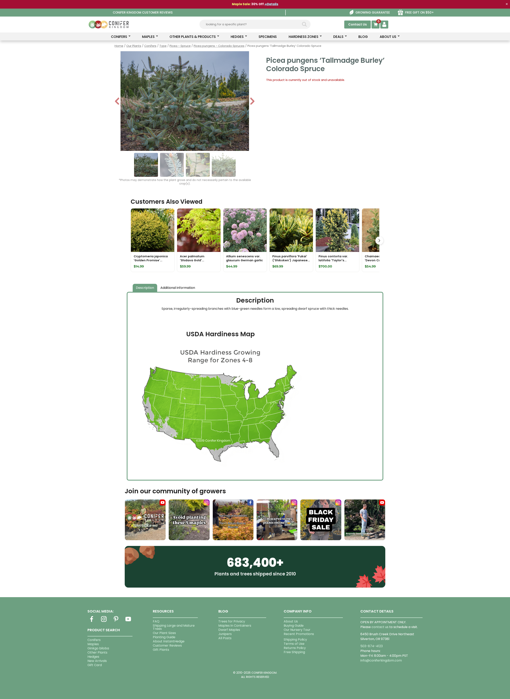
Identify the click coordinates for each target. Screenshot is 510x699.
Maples (93, 644)
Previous (117, 101)
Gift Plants (161, 649)
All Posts (224, 638)
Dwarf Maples (229, 629)
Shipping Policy (295, 639)
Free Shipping (294, 652)
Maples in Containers (234, 625)
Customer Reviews (167, 645)
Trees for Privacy (231, 621)
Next (252, 101)
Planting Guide (164, 637)
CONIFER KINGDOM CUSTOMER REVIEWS (143, 12)
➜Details (271, 4)
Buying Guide (294, 625)
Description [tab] (145, 287)
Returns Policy (295, 648)
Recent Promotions (299, 634)
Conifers (150, 46)
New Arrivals (97, 661)
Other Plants (97, 652)
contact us (380, 627)
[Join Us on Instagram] (104, 621)
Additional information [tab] (177, 287)
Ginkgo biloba (98, 648)
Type (163, 46)
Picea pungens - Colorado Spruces (219, 46)
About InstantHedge (168, 641)
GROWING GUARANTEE (372, 12)
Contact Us (357, 24)
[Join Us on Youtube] (128, 621)
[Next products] (379, 241)
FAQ (156, 621)
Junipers (225, 634)
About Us (291, 621)
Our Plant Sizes (164, 633)
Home (119, 46)
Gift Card (94, 665)
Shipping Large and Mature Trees (174, 627)
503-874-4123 (371, 646)
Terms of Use (294, 643)
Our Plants (133, 46)
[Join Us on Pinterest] (116, 621)
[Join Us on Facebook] (91, 621)
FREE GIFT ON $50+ (419, 12)
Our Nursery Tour (297, 629)
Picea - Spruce (180, 46)
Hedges (93, 656)
